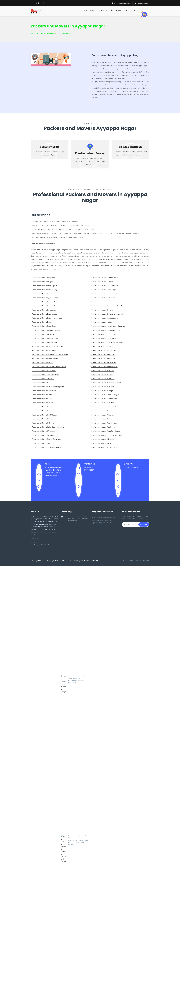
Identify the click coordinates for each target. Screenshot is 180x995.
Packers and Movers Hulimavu (43, 423)
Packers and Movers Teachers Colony (104, 407)
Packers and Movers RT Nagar (102, 391)
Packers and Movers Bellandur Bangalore (47, 330)
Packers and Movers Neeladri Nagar (104, 366)
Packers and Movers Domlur (42, 362)
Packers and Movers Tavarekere (103, 403)
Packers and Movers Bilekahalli (43, 334)
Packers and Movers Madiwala (102, 322)
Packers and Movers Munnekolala (103, 350)
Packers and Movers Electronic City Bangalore (49, 366)
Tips (111, 10)
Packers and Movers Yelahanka (102, 439)
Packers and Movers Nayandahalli (103, 362)
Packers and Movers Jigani (41, 443)
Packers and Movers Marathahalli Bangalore (107, 342)
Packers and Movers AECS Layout (44, 286)
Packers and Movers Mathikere (102, 346)
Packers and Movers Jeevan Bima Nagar (47, 439)
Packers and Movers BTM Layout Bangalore (48, 346)
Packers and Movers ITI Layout (43, 431)
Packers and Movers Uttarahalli (102, 415)
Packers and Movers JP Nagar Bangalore (47, 447)
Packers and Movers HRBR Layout (44, 415)
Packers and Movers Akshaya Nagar (45, 290)
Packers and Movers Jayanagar (43, 435)
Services (102, 10)
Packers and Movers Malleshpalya (103, 334)
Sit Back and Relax (130, 147)
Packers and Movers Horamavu (43, 403)
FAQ (123, 560)
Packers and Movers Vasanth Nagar (104, 423)
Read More (34, 538)
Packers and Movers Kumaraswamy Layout (107, 314)
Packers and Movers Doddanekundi (45, 358)
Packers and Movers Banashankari (44, 302)
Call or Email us (49, 147)
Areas (118, 10)
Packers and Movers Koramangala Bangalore (107, 306)
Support (130, 560)
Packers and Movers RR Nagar (102, 387)
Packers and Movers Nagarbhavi (103, 354)
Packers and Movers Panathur (102, 375)
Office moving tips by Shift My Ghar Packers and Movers (78, 842)
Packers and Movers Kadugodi (102, 282)
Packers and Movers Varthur (101, 419)
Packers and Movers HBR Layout (44, 391)
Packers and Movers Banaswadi (43, 306)
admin (71, 516)
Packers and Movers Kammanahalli (104, 294)
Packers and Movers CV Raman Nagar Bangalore (50, 354)
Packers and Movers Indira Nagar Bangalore (48, 427)
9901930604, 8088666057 (122, 3)
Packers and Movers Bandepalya (44, 310)
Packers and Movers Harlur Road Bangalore (48, 387)
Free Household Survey (90, 153)
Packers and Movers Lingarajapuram (104, 318)
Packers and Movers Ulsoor (101, 411)
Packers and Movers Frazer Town (44, 370)
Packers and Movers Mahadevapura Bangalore (108, 326)
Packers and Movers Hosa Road (43, 407)
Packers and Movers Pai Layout (102, 370)
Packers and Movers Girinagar (43, 378)
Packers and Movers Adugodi (42, 282)
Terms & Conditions (142, 560)
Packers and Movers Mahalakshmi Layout (106, 330)
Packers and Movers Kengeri (101, 302)
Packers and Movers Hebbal (42, 395)
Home (84, 10)
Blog (127, 10)
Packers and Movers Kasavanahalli (103, 298)
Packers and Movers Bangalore (43, 278)
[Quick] (144, 14)
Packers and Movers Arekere (42, 294)
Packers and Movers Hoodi (42, 399)
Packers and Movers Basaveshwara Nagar (47, 318)
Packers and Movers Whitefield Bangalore (106, 435)
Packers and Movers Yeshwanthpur (104, 447)
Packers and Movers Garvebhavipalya (45, 375)
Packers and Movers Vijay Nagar (103, 427)
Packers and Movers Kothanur (102, 310)
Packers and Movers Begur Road (44, 326)
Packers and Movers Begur (42, 322)
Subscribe (143, 524)
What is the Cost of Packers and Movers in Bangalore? (76, 680)
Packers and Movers (38, 250)
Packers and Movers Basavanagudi (44, 314)
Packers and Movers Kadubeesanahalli (105, 278)
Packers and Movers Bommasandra (45, 342)
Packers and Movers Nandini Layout (104, 358)
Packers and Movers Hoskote (42, 411)
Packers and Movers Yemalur (101, 443)
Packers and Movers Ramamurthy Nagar (106, 383)
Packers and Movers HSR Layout (44, 419)
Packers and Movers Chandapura (44, 350)
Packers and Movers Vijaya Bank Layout (105, 431)
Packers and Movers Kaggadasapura (104, 286)
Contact (135, 10)
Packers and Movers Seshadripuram (104, 399)
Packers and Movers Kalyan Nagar (103, 290)
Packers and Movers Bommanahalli (45, 338)
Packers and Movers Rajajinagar (102, 378)
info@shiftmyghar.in (143, 3)
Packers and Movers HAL (41, 383)
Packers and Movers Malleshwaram (104, 338)
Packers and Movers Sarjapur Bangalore (105, 395)
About (92, 10)
